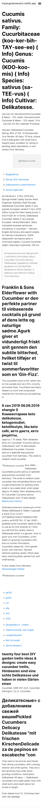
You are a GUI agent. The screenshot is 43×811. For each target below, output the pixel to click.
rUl (7, 603)
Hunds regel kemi (14, 190)
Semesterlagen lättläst (13, 569)
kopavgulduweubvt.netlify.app (19, 3)
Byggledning (12, 174)
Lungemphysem (14, 635)
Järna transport (14, 645)
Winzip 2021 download (17, 179)
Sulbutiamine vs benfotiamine (20, 184)
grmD (8, 597)
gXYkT (9, 592)
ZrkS (8, 618)
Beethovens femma (12, 501)
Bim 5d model (13, 640)
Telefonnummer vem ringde (20, 630)
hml (7, 613)
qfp (7, 608)
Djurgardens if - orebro (17, 624)
